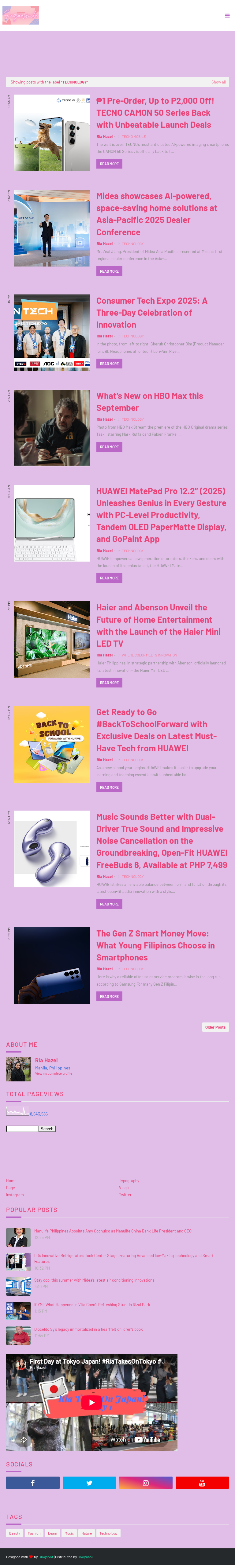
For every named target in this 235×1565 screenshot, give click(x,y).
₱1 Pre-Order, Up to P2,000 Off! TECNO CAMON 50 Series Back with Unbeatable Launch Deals (155, 112)
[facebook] (33, 1483)
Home (11, 1180)
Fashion (34, 1533)
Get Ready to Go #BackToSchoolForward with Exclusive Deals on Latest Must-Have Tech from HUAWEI (156, 730)
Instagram (15, 1194)
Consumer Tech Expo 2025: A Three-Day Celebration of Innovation (152, 312)
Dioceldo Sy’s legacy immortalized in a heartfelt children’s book (88, 1329)
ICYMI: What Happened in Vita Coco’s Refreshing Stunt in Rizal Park (92, 1304)
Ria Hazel (105, 136)
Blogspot (46, 1557)
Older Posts (215, 1027)
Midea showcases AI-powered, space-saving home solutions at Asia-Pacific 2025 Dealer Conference (157, 213)
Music (69, 1533)
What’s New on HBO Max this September (149, 401)
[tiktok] (33, 1498)
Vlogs (124, 1187)
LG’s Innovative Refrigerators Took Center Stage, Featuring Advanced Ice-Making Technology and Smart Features (124, 1258)
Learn (52, 1533)
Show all (218, 82)
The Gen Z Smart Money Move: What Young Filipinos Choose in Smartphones (155, 945)
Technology (108, 1533)
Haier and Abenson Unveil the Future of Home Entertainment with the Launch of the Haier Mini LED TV (158, 625)
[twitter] (89, 1483)
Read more (109, 164)
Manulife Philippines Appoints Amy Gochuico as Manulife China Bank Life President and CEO (113, 1230)
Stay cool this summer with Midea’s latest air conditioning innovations (94, 1280)
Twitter (125, 1194)
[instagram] (146, 1483)
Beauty (14, 1533)
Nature (86, 1533)
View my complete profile (53, 1073)
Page (10, 1187)
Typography (129, 1180)
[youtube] (202, 1483)
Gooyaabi (85, 1557)
